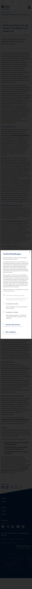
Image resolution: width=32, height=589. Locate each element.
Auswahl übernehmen (12, 325)
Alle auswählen (10, 332)
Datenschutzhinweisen (9, 291)
